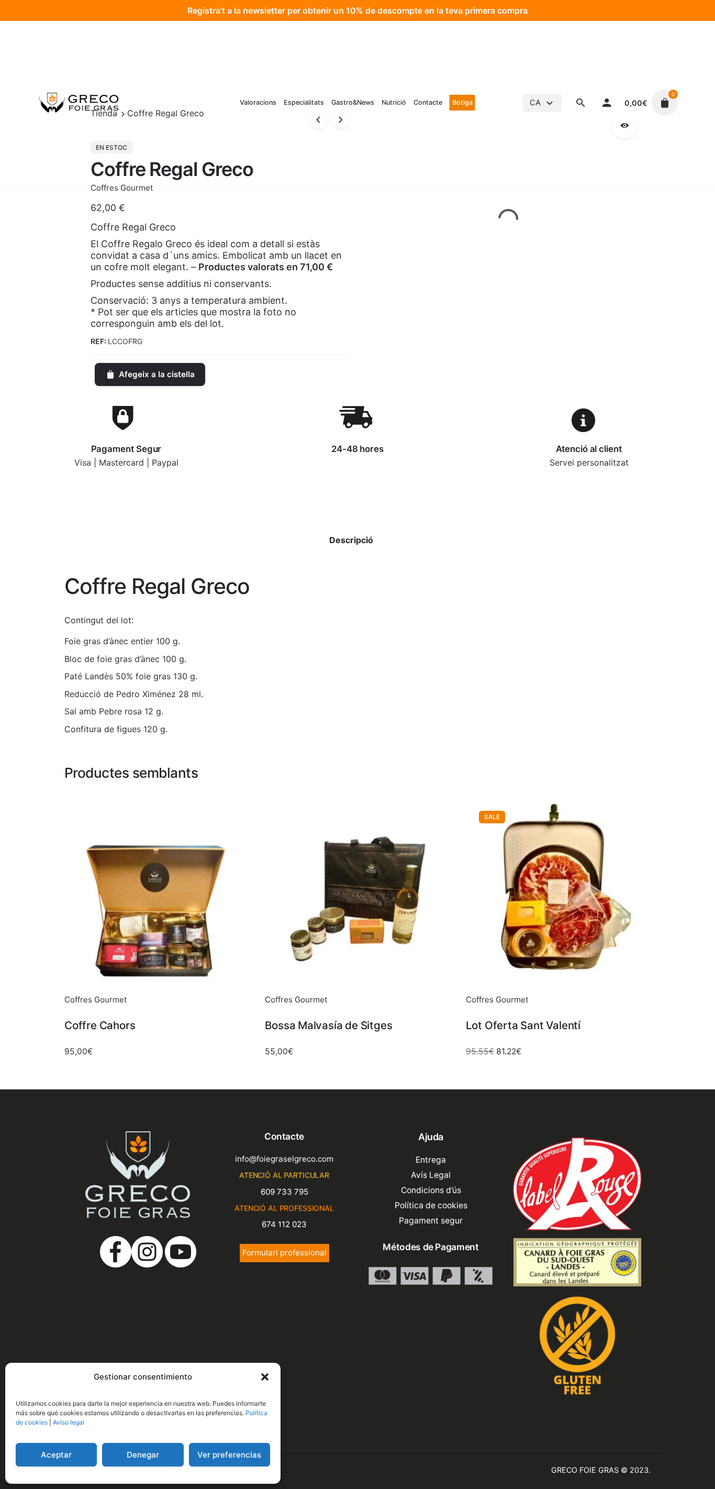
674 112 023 (284, 1224)
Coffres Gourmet (122, 188)
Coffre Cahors (99, 1025)
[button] (265, 1377)
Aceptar (56, 1455)
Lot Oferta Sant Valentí (523, 1025)
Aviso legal (68, 1422)
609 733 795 (284, 1192)
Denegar (143, 1455)
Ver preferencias (229, 1455)
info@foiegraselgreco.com (284, 1159)
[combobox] (542, 103)
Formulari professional (284, 1253)
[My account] (607, 103)
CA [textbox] (535, 102)
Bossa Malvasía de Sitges (328, 1025)
